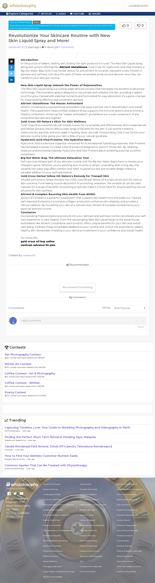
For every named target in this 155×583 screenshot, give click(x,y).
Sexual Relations (50, 561)
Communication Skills (126, 494)
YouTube (78, 13)
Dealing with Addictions (127, 499)
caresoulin (14, 47)
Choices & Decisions (88, 494)
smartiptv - (10, 449)
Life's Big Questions (88, 530)
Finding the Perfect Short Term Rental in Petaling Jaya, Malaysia (50, 437)
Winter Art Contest (18, 364)
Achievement (85, 484)
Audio (62, 13)
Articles (46, 13)
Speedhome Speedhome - (16, 440)
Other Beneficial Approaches (55, 541)
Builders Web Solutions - (15, 459)
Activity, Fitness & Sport (20, 22)
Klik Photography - (13, 431)
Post (141, 327)
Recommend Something (77, 287)
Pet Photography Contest (23, 354)
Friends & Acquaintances (127, 515)
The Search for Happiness (91, 566)
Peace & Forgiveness (88, 546)
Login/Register (138, 6)
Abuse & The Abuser (51, 484)
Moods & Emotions (125, 535)
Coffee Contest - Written (22, 383)
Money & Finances (87, 535)
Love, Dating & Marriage (127, 530)
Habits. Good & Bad (51, 520)
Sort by (106, 307)
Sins (81, 561)
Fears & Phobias (87, 515)
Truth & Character (88, 571)
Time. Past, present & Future (129, 566)
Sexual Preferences (125, 556)
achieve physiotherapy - (15, 468)
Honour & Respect (87, 520)
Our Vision (12, 509)
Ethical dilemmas (87, 510)
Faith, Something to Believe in (56, 515)
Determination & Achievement (93, 505)
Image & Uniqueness (52, 525)
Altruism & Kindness (88, 489)
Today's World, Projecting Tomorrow (59, 571)
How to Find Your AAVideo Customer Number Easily (41, 456)
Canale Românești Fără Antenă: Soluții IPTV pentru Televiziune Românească (58, 446)
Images (96, 13)
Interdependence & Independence (57, 530)
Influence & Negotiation (127, 525)
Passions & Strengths (52, 546)
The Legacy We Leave (52, 566)
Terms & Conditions (17, 513)
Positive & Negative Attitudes (129, 551)
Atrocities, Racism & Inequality (130, 489)
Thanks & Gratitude (125, 561)
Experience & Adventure (127, 510)
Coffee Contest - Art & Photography (30, 373)
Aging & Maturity (50, 489)
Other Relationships (88, 541)
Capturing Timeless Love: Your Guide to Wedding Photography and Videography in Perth (67, 427)
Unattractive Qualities (126, 571)
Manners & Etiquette (52, 535)
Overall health (123, 541)
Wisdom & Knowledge (52, 577)
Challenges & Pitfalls (52, 494)
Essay (36, 22)
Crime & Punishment (52, 499)
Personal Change (124, 546)
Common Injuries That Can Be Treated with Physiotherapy (46, 465)
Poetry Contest (15, 392)
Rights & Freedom (51, 556)
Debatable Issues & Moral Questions (58, 505)
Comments (66, 47)
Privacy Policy (14, 516)
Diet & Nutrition (123, 505)
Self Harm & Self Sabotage (91, 556)
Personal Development (53, 551)
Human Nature (123, 520)
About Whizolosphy (18, 505)
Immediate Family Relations (92, 525)
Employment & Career (53, 510)
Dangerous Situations (89, 499)
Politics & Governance (89, 551)
